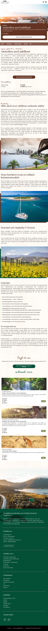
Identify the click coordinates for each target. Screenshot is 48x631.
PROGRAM (9, 43)
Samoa (5, 587)
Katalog (5, 605)
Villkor (5, 600)
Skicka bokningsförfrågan (24, 37)
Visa (43, 401)
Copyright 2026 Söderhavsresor (33, 628)
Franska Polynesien (8, 582)
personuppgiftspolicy (26, 504)
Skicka (32, 500)
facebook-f (4, 619)
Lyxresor (5, 564)
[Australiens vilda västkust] (24, 442)
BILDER (26, 43)
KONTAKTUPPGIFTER (8, 545)
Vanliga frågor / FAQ (9, 598)
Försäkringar (7, 603)
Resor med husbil (8, 567)
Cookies (9, 628)
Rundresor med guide (9, 557)
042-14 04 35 (10, 538)
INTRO (2, 43)
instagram (8, 619)
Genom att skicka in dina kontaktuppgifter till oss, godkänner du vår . (24, 504)
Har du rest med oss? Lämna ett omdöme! (24, 366)
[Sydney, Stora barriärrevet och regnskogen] (24, 384)
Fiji (4, 584)
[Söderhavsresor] (5, 2)
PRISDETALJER (17, 43)
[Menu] (46, 2)
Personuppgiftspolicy (18, 628)
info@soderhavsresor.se (14, 540)
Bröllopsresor (7, 560)
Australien (6, 580)
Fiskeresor (6, 566)
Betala (5, 602)
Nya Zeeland (7, 578)
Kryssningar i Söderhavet (10, 562)
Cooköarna (6, 585)
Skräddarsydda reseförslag (11, 558)
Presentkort (6, 607)
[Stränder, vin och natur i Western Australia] (24, 412)
